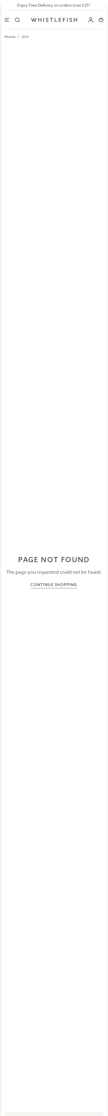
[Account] (90, 19)
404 (25, 36)
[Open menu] (7, 19)
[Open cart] (101, 19)
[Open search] (17, 19)
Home (10, 36)
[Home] (54, 20)
